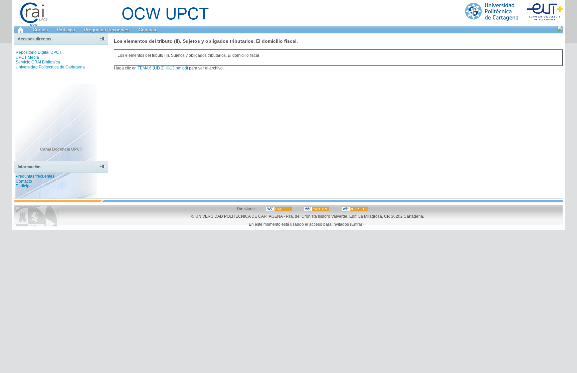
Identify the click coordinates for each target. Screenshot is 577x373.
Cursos (40, 29)
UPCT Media (27, 57)
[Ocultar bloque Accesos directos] (101, 38)
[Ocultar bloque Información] (101, 166)
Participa (66, 29)
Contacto (148, 29)
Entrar (356, 224)
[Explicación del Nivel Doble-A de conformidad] (280, 208)
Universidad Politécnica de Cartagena (50, 67)
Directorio (246, 208)
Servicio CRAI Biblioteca (38, 62)
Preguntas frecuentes (107, 29)
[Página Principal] (514, 11)
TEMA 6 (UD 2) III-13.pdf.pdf (163, 68)
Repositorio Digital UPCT (38, 52)
